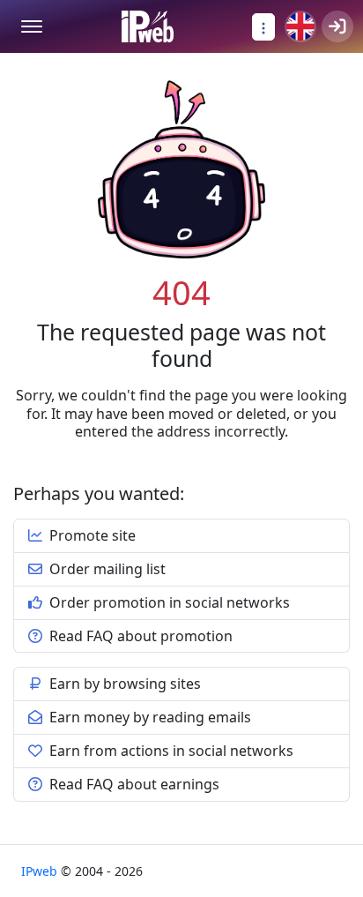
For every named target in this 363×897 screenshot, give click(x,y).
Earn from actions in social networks (169, 750)
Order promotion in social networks (168, 602)
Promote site (91, 535)
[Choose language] (300, 26)
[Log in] (337, 26)
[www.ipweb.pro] (147, 26)
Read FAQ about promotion (139, 636)
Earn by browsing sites (123, 683)
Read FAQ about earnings (132, 784)
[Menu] (31, 26)
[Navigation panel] (263, 27)
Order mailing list (106, 569)
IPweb (41, 871)
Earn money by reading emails (148, 717)
